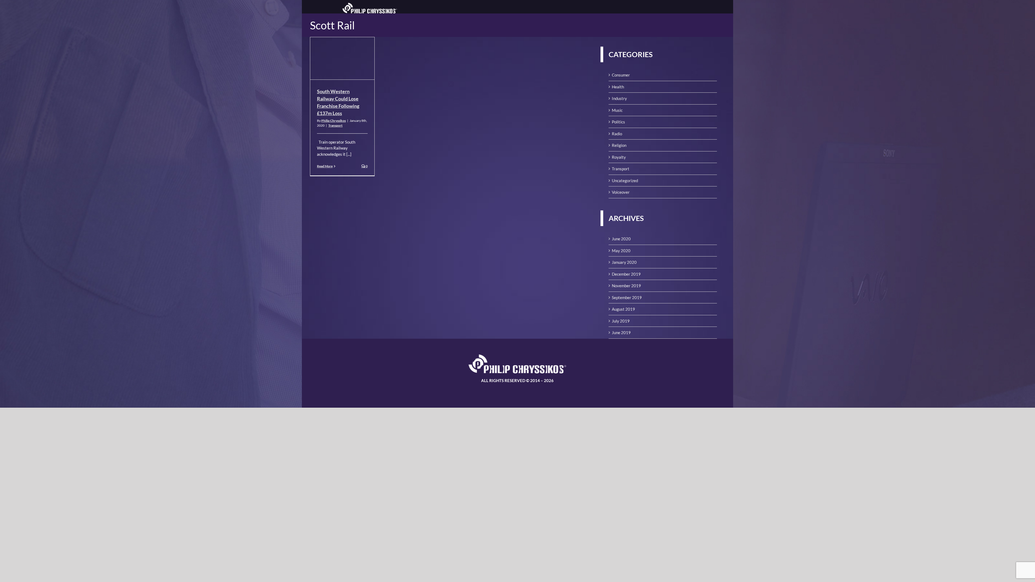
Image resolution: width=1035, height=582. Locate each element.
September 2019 (627, 297)
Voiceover (621, 192)
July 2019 (621, 320)
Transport (335, 125)
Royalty (619, 157)
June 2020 (621, 238)
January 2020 (624, 262)
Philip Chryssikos (333, 121)
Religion (619, 145)
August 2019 (623, 309)
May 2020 (621, 250)
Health (618, 86)
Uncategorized (625, 180)
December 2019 (626, 274)
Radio (617, 133)
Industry (619, 98)
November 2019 (626, 285)
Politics (618, 121)
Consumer (621, 74)
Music (617, 110)
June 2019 (621, 332)
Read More (325, 166)
